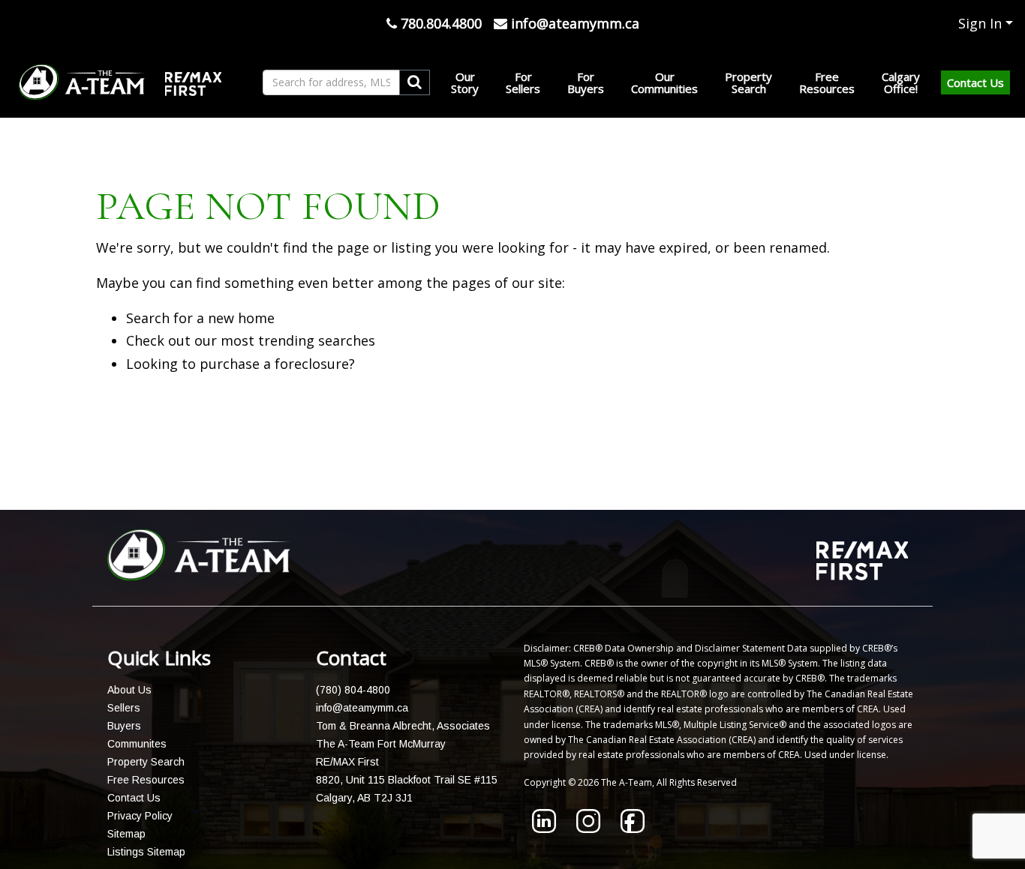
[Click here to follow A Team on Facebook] (632, 828)
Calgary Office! (901, 82)
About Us (129, 690)
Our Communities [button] (664, 82)
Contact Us (975, 82)
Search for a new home (200, 318)
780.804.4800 (439, 23)
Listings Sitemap (146, 852)
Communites (137, 744)
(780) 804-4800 (353, 690)
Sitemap (126, 834)
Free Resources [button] (827, 82)
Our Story (465, 82)
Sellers (123, 708)
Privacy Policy (140, 816)
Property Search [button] (748, 82)
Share (503, 471)
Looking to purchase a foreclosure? (240, 364)
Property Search (146, 762)
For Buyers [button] (585, 82)
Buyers (124, 726)
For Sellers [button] (523, 82)
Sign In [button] (980, 23)
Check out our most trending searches (250, 340)
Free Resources (146, 780)
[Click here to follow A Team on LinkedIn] (544, 828)
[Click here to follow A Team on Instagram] (588, 828)
